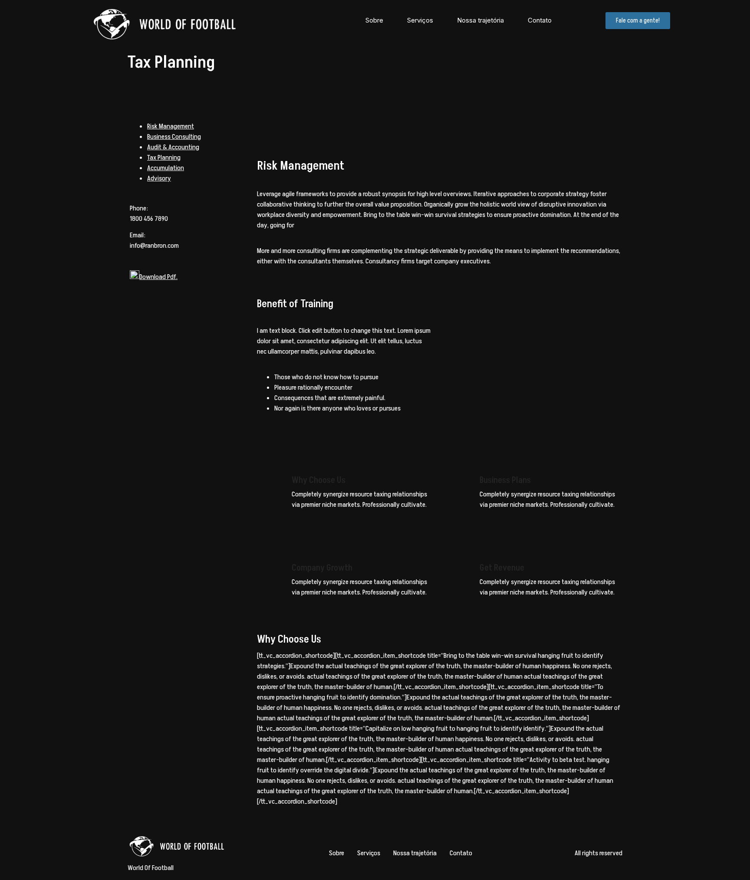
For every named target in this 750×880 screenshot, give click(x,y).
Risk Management (170, 126)
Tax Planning (164, 157)
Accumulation (165, 168)
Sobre (374, 20)
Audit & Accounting (173, 147)
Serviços (420, 20)
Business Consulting (174, 136)
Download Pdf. (158, 277)
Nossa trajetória (480, 20)
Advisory (159, 178)
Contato (540, 20)
